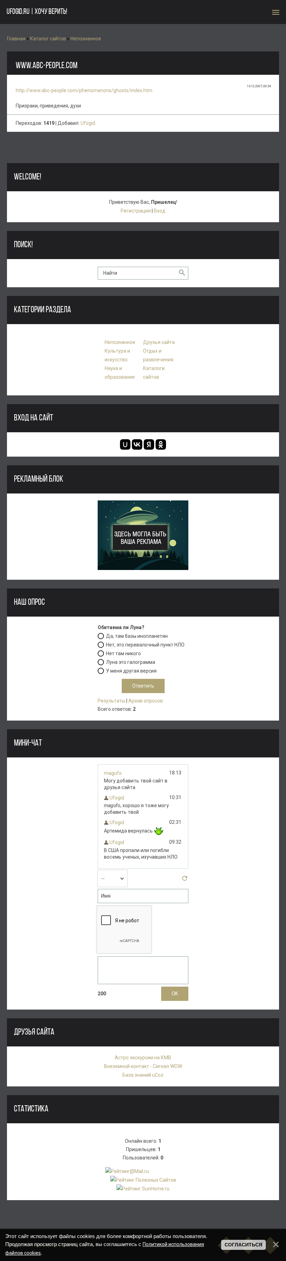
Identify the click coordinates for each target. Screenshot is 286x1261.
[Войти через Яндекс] (149, 444)
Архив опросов (145, 701)
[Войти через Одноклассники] (161, 444)
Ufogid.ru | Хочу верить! (37, 12)
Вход (159, 211)
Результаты (111, 701)
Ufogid (88, 123)
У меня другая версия (131, 671)
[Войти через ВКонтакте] (137, 444)
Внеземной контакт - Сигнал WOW (143, 1066)
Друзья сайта (159, 342)
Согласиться (243, 1244)
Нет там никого (123, 653)
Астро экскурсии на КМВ (143, 1057)
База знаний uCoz (143, 1075)
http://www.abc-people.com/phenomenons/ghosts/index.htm (84, 90)
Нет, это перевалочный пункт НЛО (145, 645)
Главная (16, 38)
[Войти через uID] (125, 444)
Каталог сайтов (48, 38)
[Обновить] (184, 880)
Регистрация (136, 211)
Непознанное (85, 38)
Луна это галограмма (130, 662)
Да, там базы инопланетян (137, 636)
